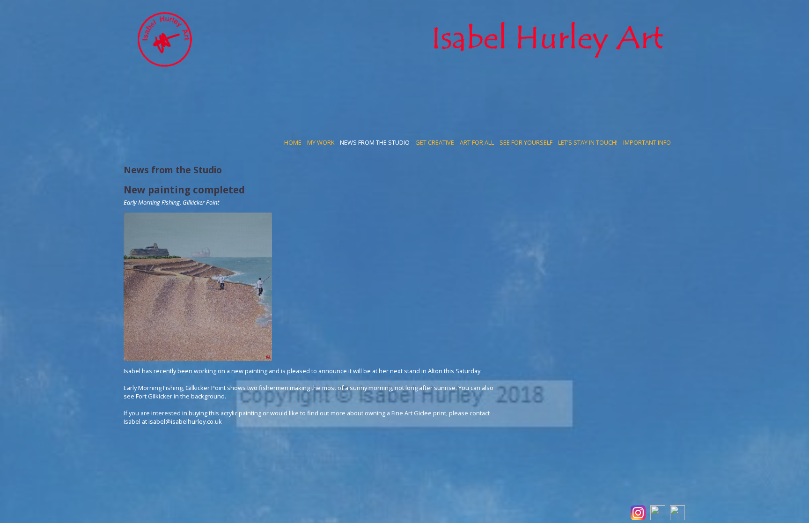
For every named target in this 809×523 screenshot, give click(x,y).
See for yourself (526, 142)
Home (293, 142)
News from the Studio (375, 142)
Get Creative (434, 142)
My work (320, 142)
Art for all (477, 142)
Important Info (647, 142)
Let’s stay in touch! (588, 142)
